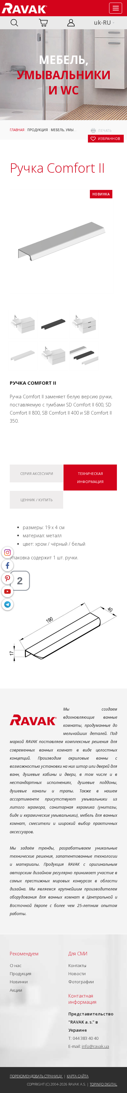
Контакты (77, 965)
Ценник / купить (37, 499)
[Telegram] (7, 604)
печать (104, 130)
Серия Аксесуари (36, 473)
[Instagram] (7, 552)
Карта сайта (78, 1076)
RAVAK (24, 8)
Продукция (37, 130)
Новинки (19, 982)
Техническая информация (90, 477)
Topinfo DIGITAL (103, 1084)
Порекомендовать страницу (36, 1076)
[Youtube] (7, 591)
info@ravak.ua (95, 1046)
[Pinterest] (7, 578)
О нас (15, 965)
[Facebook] (7, 565)
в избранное (109, 138)
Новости (77, 973)
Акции (16, 990)
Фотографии (81, 982)
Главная (17, 130)
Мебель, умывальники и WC (76, 130)
